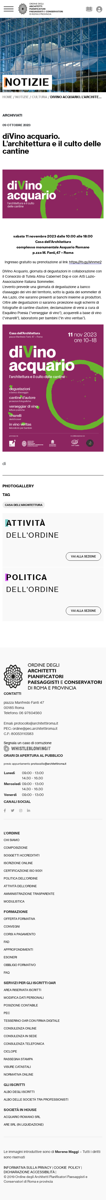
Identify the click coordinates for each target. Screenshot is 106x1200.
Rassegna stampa (18, 1059)
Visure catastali (17, 1067)
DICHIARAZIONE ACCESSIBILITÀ (29, 1172)
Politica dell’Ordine (21, 878)
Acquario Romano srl (22, 1117)
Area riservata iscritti (22, 990)
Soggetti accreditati (21, 855)
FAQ (7, 972)
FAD (6, 942)
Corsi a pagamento (19, 934)
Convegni (12, 926)
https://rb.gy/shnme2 (85, 262)
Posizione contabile (21, 1005)
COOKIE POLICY (67, 1168)
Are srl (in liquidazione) (24, 1124)
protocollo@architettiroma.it (48, 763)
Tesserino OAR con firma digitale (32, 1021)
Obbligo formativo (20, 965)
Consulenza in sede (20, 1036)
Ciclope (10, 1051)
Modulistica (14, 901)
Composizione (16, 847)
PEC (7, 1013)
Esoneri (10, 957)
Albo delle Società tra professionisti (36, 1099)
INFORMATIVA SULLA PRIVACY (28, 1168)
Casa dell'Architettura (23, 505)
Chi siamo (11, 840)
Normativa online (18, 1074)
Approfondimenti (18, 949)
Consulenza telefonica (24, 1044)
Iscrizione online (18, 863)
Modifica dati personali (24, 997)
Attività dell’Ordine (20, 886)
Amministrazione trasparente (29, 894)
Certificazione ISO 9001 (23, 871)
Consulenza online (20, 1028)
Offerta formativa (19, 919)
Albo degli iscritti (19, 1092)
